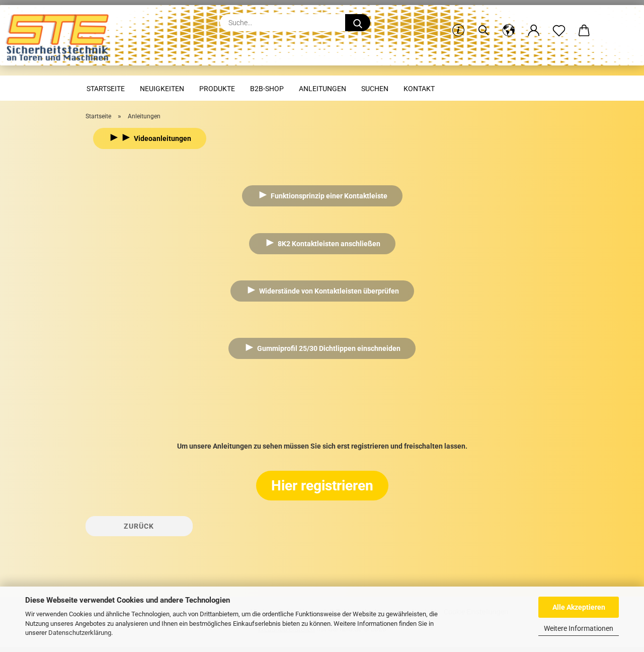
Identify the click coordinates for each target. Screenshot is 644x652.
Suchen (374, 89)
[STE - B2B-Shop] (61, 40)
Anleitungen (322, 89)
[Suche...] (357, 22)
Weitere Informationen (578, 628)
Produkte (217, 89)
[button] (508, 22)
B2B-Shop (267, 89)
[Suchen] (483, 22)
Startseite (106, 89)
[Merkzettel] (559, 22)
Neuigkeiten (162, 89)
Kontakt (419, 89)
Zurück (139, 526)
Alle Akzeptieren (578, 607)
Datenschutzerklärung (79, 632)
